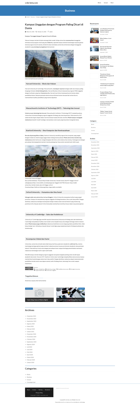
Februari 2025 (94, 157)
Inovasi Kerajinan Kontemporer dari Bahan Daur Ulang (106, 66)
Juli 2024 (93, 178)
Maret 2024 (94, 190)
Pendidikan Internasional (63, 269)
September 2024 (95, 172)
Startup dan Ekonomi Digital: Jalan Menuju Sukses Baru (105, 48)
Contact (34, 389)
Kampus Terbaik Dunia (40, 269)
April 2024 (93, 187)
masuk (33, 280)
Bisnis (92, 124)
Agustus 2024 (94, 175)
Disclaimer (47, 389)
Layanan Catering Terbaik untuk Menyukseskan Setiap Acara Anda (107, 103)
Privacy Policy (39, 392)
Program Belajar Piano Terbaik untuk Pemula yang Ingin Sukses (107, 93)
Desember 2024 (95, 163)
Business (36, 267)
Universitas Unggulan (51, 270)
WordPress (62, 402)
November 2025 (95, 145)
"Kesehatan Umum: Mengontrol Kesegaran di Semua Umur (107, 75)
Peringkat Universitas (75, 269)
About (28, 389)
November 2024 (95, 166)
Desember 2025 (95, 142)
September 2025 (95, 148)
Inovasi (93, 130)
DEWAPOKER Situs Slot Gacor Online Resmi (62, 388)
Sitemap (40, 389)
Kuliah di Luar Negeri (51, 269)
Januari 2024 (94, 197)
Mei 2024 (93, 184)
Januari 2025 (94, 160)
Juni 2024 (93, 181)
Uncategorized (95, 133)
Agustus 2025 (94, 151)
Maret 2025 (94, 154)
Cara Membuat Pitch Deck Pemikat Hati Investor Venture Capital (107, 30)
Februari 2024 (94, 193)
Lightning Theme (70, 402)
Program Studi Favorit (40, 270)
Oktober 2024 (94, 169)
